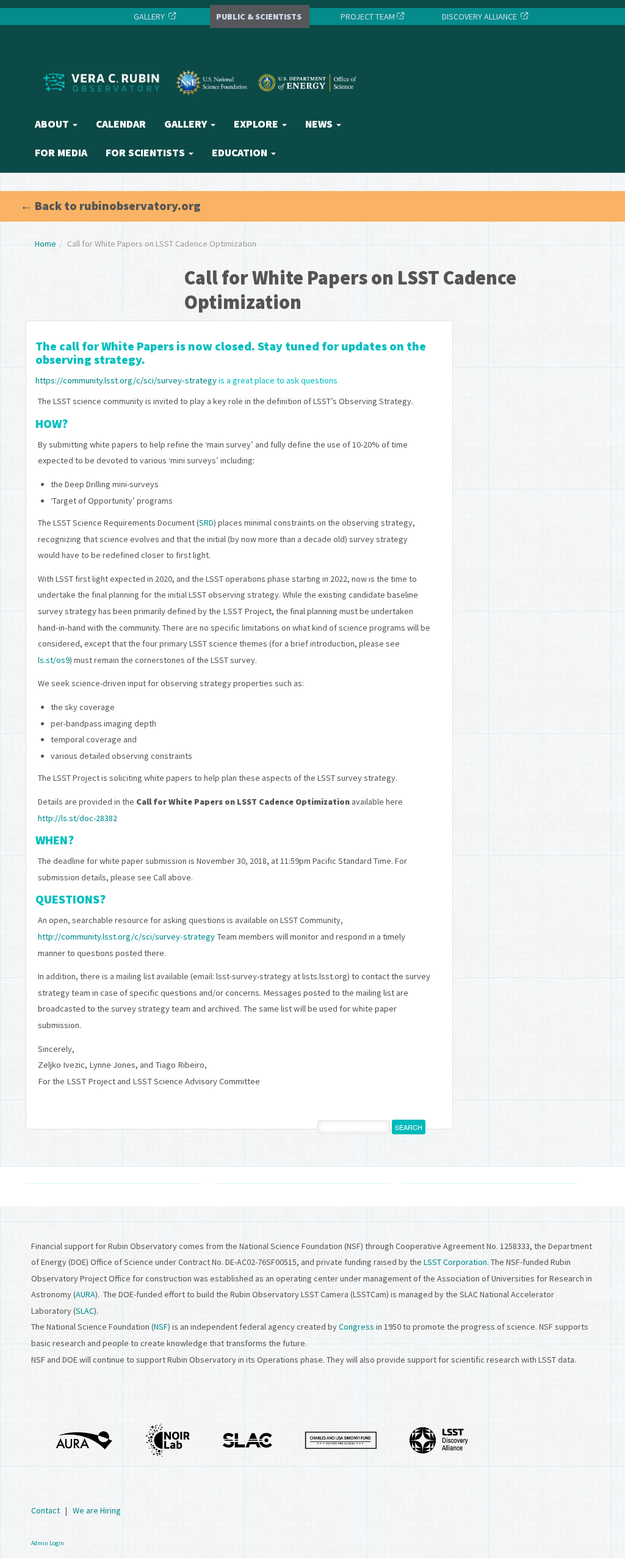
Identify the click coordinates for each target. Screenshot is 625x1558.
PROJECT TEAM (367, 16)
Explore (257, 124)
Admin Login (47, 1543)
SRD (206, 522)
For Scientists (146, 152)
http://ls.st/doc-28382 (77, 818)
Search (408, 1127)
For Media (61, 152)
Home (45, 243)
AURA (85, 1294)
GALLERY (149, 16)
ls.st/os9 (54, 659)
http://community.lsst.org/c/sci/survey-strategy (126, 936)
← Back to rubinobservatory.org (110, 205)
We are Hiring (97, 1510)
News (320, 124)
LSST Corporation (455, 1261)
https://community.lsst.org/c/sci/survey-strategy (126, 380)
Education (241, 152)
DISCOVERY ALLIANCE (479, 16)
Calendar (121, 124)
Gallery (186, 124)
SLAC (85, 1310)
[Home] (203, 105)
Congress (356, 1326)
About (53, 124)
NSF (161, 1326)
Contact (45, 1510)
